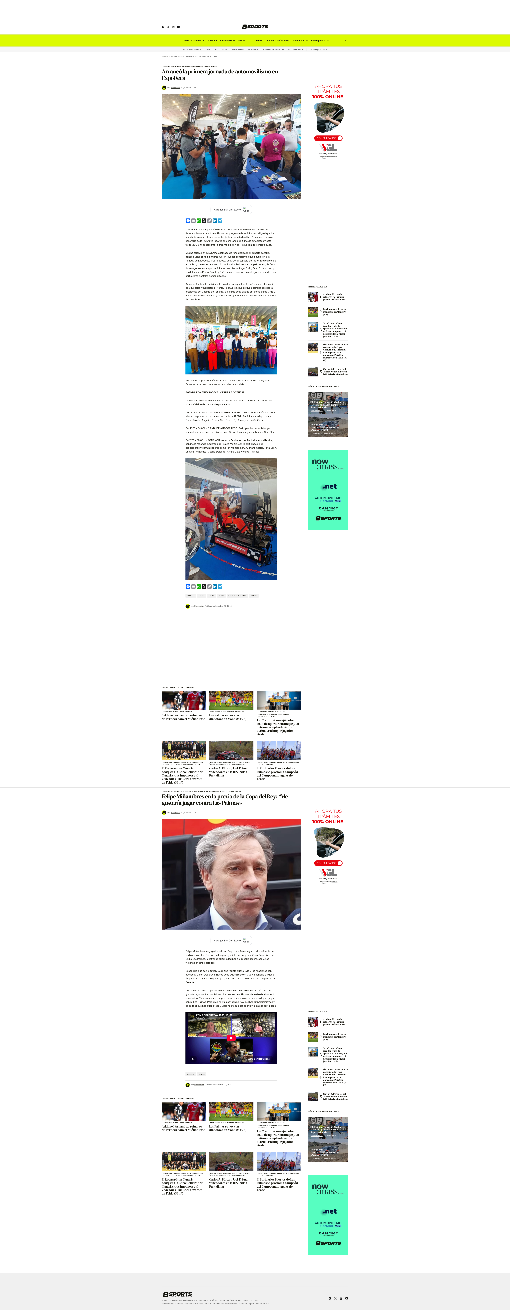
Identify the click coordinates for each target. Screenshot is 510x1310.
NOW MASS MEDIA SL (186, 1304)
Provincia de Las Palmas (267, 716)
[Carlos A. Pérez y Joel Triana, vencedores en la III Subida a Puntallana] (231, 750)
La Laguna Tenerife (296, 49)
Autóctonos (263, 762)
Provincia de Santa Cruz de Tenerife (196, 66)
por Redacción (317, 411)
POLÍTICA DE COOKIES (240, 1300)
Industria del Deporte (192, 49)
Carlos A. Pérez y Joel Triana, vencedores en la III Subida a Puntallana (335, 371)
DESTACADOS (176, 66)
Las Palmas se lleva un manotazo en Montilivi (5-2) (334, 311)
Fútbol (221, 595)
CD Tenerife (253, 49)
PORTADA (230, 712)
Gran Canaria (283, 714)
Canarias (166, 66)
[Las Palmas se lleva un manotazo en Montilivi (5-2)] (231, 700)
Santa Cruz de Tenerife (237, 595)
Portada (165, 56)
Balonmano (167, 762)
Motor (212, 765)
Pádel (224, 49)
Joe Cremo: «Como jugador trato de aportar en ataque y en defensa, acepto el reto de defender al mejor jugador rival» (335, 330)
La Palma (188, 712)
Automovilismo (216, 762)
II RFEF (182, 712)
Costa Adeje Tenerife (318, 49)
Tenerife (214, 66)
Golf (216, 49)
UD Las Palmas (237, 49)
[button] (163, 40)
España (202, 595)
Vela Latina (270, 765)
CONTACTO (255, 1300)
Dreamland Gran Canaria (273, 49)
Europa (212, 595)
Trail (208, 49)
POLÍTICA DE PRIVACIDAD (220, 1300)
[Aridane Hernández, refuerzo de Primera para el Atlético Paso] (184, 700)
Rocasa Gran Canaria (191, 765)
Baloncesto (262, 712)
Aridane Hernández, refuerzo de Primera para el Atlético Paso (334, 297)
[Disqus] (231, 644)
